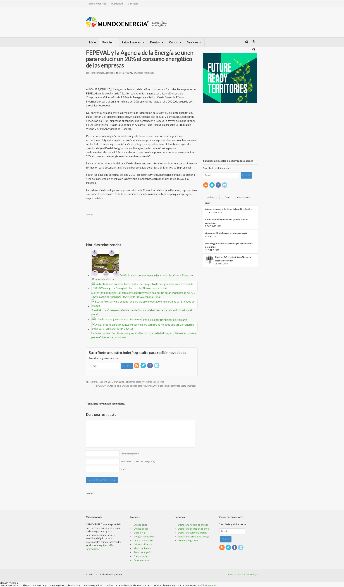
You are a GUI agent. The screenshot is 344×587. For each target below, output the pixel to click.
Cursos (173, 42)
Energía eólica (141, 528)
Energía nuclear (141, 556)
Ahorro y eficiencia (145, 72)
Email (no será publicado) (138, 461)
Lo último (227, 197)
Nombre (130, 453)
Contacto (133, 3)
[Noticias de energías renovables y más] (126, 25)
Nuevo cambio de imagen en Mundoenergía (226, 233)
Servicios (192, 42)
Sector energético (143, 552)
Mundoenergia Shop (188, 540)
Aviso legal (252, 574)
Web (123, 469)
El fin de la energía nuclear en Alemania (164, 319)
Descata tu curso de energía (192, 532)
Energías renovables (144, 536)
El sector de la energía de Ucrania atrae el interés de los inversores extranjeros (125, 382)
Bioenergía (139, 532)
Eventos (155, 42)
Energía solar (140, 524)
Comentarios (243, 197)
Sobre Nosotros (97, 3)
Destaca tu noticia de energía (193, 524)
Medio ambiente (142, 548)
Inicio (92, 42)
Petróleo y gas (141, 560)
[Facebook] (150, 365)
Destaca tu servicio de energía (193, 536)
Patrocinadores (131, 42)
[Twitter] (143, 365)
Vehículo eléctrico (143, 544)
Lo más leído (211, 197)
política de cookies (208, 585)
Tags (207, 203)
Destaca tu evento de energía (193, 528)
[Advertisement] (239, 22)
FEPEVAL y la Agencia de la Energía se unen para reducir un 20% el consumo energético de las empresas (146, 385)
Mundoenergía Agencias (101, 72)
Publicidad (117, 3)
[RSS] (137, 365)
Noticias (107, 42)
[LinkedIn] (157, 365)
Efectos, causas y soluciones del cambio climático (228, 209)
